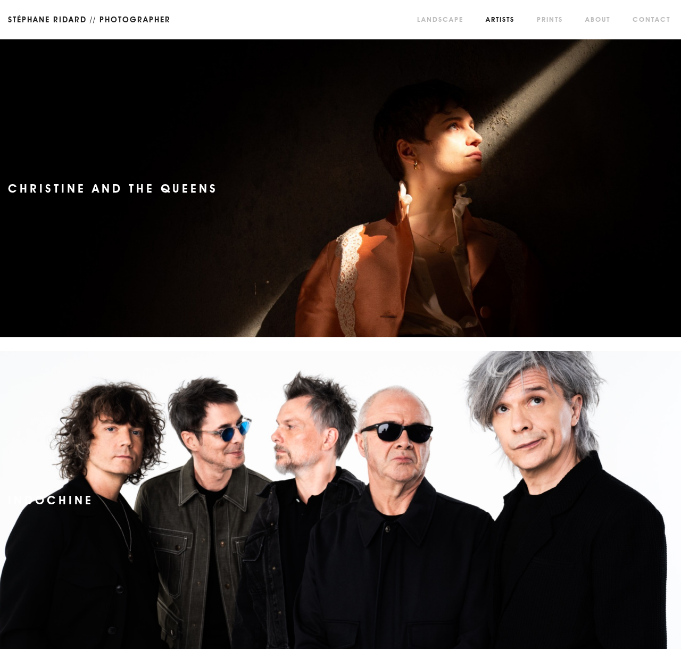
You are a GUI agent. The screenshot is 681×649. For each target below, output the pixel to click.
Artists (500, 19)
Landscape (440, 19)
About (597, 19)
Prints (550, 19)
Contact (651, 19)
